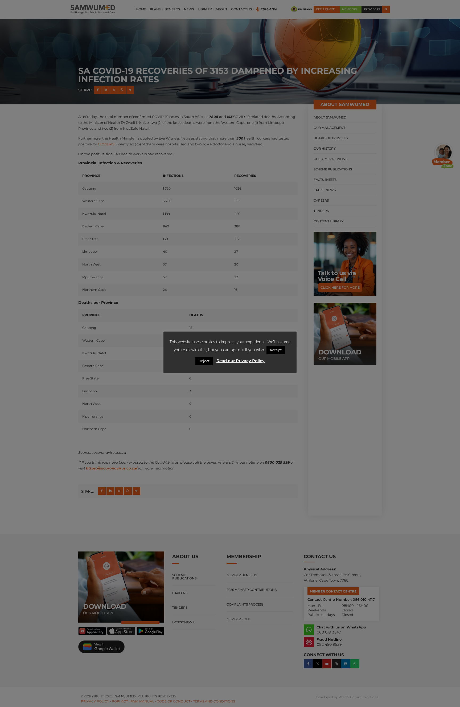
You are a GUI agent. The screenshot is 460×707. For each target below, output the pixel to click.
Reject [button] (204, 361)
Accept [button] (276, 350)
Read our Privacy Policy (240, 360)
